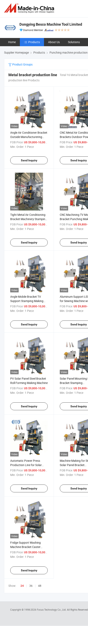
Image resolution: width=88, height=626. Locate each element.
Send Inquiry (29, 160)
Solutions (74, 42)
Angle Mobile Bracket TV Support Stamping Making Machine (26, 301)
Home (12, 42)
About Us (54, 42)
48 (39, 586)
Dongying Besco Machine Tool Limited (50, 24)
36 (31, 586)
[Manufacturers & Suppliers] (30, 8)
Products (34, 42)
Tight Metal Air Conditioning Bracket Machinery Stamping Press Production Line (28, 219)
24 (22, 585)
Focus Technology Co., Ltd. (52, 609)
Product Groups (22, 64)
